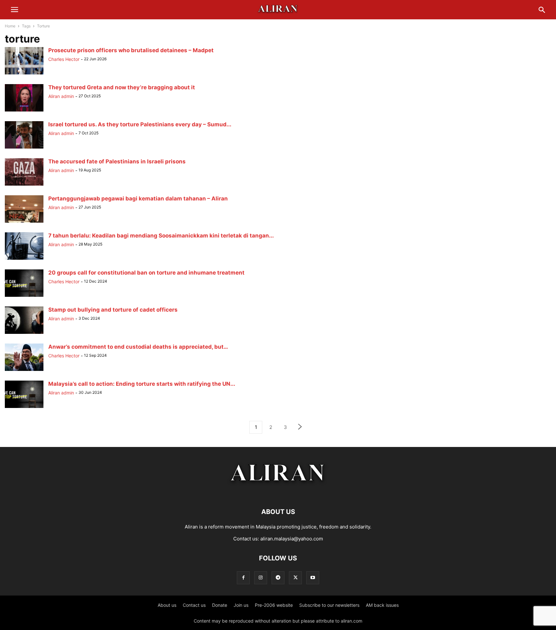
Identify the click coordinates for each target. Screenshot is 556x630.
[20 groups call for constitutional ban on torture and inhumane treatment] (24, 296)
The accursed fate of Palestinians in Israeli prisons (117, 161)
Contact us (194, 605)
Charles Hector (63, 59)
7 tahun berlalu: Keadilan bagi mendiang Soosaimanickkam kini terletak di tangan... (161, 235)
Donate (219, 605)
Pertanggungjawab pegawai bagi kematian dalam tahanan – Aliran (138, 198)
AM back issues (382, 605)
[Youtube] (312, 578)
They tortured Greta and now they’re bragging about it (121, 87)
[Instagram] (260, 578)
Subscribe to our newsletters (329, 605)
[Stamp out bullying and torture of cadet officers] (24, 333)
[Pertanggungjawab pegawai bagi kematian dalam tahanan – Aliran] (24, 222)
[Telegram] (278, 578)
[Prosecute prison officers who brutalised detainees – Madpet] (24, 74)
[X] (295, 578)
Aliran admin (61, 96)
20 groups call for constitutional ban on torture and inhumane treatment (146, 272)
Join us (241, 605)
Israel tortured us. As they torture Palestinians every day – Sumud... (139, 124)
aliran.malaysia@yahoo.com (291, 539)
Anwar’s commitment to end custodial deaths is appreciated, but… (138, 347)
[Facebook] (243, 578)
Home (10, 26)
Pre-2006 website (274, 605)
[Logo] (278, 492)
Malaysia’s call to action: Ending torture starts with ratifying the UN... (141, 384)
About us (167, 605)
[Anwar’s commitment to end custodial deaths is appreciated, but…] (24, 370)
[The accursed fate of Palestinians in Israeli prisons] (24, 185)
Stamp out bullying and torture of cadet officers (113, 309)
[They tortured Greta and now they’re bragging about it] (24, 111)
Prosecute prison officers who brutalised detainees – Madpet (131, 50)
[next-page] (300, 427)
